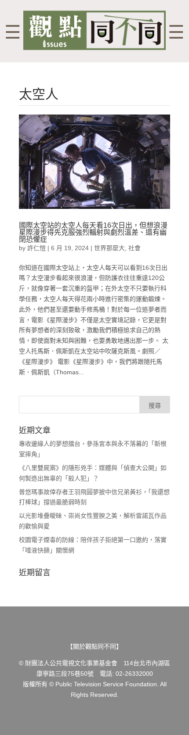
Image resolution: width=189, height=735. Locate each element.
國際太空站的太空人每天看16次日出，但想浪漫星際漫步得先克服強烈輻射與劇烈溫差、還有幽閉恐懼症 (93, 232)
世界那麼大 (109, 247)
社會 (134, 247)
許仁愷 (36, 247)
